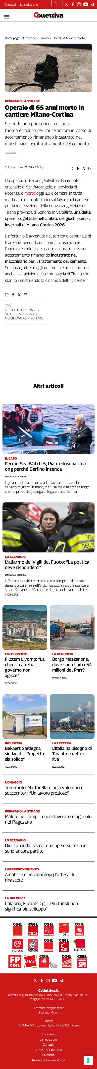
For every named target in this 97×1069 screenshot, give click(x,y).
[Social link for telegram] (93, 4)
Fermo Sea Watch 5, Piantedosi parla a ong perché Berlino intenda (45, 466)
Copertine (29, 38)
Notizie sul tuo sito (48, 1050)
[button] (71, 168)
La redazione (29, 4)
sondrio (37, 318)
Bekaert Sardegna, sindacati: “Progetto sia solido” (24, 754)
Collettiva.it (48, 990)
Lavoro (44, 38)
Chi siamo (48, 1034)
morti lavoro (15, 318)
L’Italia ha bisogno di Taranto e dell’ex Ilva (72, 754)
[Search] (55, 4)
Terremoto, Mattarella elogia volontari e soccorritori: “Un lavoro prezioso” (44, 790)
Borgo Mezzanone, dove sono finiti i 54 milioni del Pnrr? (72, 664)
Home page (12, 38)
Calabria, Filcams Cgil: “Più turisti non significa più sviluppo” (41, 906)
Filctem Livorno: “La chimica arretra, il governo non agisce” (25, 667)
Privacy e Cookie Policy (48, 1060)
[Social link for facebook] (73, 4)
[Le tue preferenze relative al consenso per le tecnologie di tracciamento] (88, 1060)
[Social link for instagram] (79, 4)
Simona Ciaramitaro (16, 476)
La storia (48, 1055)
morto (30, 193)
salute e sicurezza (20, 314)
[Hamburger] (6, 17)
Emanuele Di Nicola (16, 575)
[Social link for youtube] (85, 4)
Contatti (10, 4)
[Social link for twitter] (66, 4)
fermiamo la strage (21, 310)
